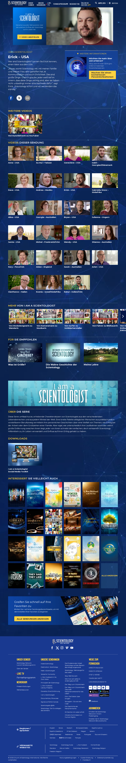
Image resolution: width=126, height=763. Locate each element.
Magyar (83, 731)
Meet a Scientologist (48, 671)
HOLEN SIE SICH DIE (86, 4)
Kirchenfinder (95, 745)
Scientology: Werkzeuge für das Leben (74, 671)
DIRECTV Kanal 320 (96, 668)
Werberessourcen (23, 690)
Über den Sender (22, 668)
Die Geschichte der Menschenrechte (71, 707)
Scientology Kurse (67, 745)
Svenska (52, 738)
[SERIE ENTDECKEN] (16, 494)
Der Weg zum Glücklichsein (75, 684)
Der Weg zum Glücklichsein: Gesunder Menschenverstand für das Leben (75, 690)
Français (78, 738)
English (52, 728)
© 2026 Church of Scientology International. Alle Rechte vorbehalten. (28, 759)
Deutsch (69, 728)
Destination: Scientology (49, 667)
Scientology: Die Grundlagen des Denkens (51, 709)
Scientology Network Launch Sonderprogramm (26, 664)
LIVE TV (20, 673)
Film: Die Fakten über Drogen (72, 697)
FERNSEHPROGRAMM (60, 4)
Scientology (53, 745)
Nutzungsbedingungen (68, 758)
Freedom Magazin (56, 751)
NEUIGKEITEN (74, 4)
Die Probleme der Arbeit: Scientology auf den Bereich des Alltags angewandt (74, 665)
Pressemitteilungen (24, 686)
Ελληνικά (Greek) (82, 728)
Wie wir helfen (64, 748)
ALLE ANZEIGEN (110, 575)
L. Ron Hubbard (82, 745)
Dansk (61, 728)
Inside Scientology (47, 664)
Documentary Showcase (49, 698)
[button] (3, 316)
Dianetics (53, 748)
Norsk (78, 734)
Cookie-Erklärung (86, 758)
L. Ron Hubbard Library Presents (46, 687)
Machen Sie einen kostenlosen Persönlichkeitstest (102, 74)
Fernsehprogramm (26, 677)
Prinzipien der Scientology (50, 683)
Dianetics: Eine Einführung (50, 691)
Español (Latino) (97, 728)
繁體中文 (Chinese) (65, 738)
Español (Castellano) (56, 731)
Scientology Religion (99, 748)
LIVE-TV (49, 4)
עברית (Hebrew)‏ (72, 731)
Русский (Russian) (101, 734)
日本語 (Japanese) (55, 734)
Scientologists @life (47, 705)
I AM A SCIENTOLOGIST (20, 52)
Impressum (87, 760)
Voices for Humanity (48, 674)
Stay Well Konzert (71, 676)
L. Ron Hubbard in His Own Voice (48, 678)
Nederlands (69, 734)
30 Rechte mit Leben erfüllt (74, 712)
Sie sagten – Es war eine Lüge (73, 702)
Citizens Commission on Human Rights (73, 716)
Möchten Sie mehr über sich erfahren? (100, 59)
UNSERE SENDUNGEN (41, 4)
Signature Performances (49, 702)
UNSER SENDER (31, 4)
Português (87, 734)
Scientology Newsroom (80, 748)
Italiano (92, 731)
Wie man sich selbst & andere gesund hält (72, 680)
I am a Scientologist (48, 695)
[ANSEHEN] (109, 494)
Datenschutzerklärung (105, 758)
